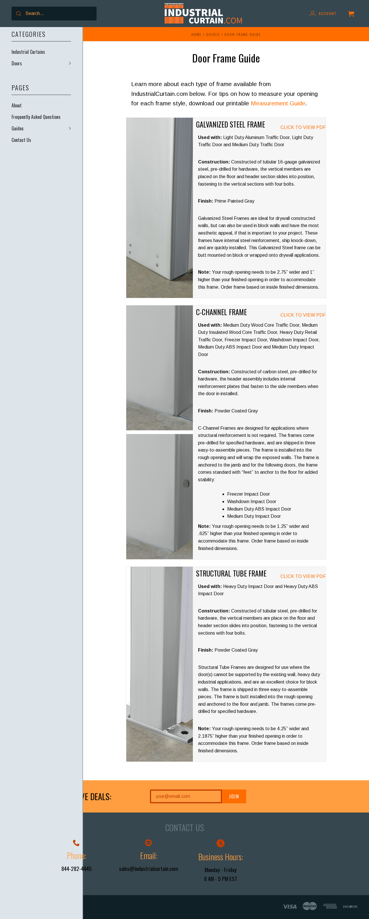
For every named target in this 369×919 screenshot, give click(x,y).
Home (196, 34)
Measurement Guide (278, 103)
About (17, 105)
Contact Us (21, 139)
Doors (17, 63)
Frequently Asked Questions (36, 116)
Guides (18, 128)
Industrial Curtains (28, 51)
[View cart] (351, 13)
